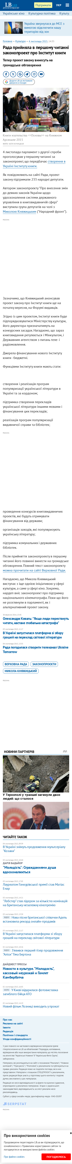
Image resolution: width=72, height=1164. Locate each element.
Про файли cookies (14, 1156)
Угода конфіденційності (17, 1039)
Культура (20, 41)
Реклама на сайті (13, 1023)
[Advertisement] (36, 258)
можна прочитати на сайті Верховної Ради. (34, 570)
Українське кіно (13, 13)
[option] (36, 27)
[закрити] (71, 1133)
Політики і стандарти (15, 1035)
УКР (58, 5)
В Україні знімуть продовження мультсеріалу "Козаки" (34, 849)
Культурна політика (41, 13)
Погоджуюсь (56, 1156)
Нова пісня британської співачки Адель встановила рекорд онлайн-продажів (34, 919)
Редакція (8, 1031)
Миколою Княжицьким (19, 211)
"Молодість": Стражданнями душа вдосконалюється (29, 869)
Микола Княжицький (21, 671)
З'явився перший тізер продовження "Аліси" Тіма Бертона (33, 952)
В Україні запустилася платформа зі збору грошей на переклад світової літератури (33, 635)
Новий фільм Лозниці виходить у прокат (31, 1006)
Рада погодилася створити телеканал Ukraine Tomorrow (35, 649)
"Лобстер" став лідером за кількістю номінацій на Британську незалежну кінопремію (35, 903)
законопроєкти (44, 664)
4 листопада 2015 (38, 41)
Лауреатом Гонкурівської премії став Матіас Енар (33, 886)
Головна (7, 41)
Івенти (7, 1027)
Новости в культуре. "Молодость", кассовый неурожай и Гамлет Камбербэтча (28, 973)
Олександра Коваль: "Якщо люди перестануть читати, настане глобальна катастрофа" (35, 620)
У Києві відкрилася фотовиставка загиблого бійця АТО (30, 992)
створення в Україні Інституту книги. (34, 163)
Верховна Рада (16, 664)
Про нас (7, 1019)
